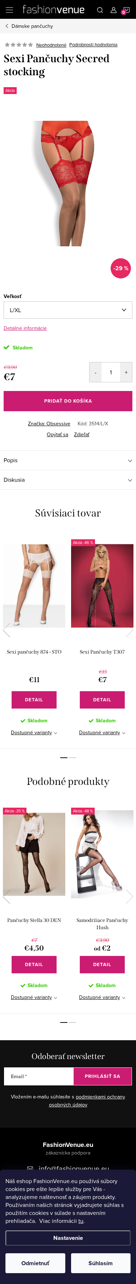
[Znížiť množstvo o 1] (96, 372)
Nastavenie (68, 1238)
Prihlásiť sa (102, 1076)
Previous (6, 630)
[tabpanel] (34, 640)
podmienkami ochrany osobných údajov (87, 1100)
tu (80, 1221)
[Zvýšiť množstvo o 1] (126, 372)
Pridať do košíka (68, 400)
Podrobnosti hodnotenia (93, 45)
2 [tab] (72, 757)
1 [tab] (63, 757)
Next (129, 630)
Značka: (49, 423)
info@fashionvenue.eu (74, 1168)
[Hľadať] (100, 9)
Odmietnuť (35, 1263)
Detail (34, 699)
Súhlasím (100, 1263)
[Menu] (9, 9)
